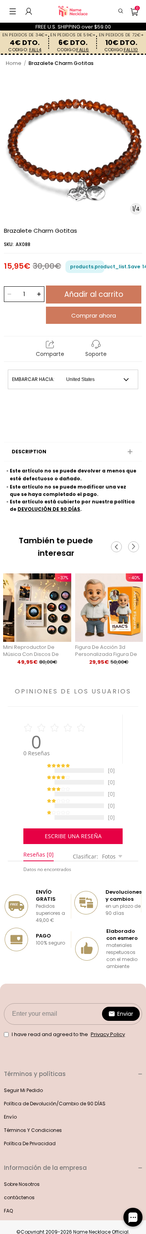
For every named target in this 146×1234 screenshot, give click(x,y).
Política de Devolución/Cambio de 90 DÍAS (55, 1111)
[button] (12, 11)
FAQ (8, 1218)
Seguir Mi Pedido (23, 1098)
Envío (10, 1124)
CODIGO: (24, 50)
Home (13, 63)
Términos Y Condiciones (33, 1138)
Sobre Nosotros (22, 1192)
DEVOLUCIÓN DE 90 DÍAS (49, 509)
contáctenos (19, 1205)
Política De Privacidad (30, 1151)
